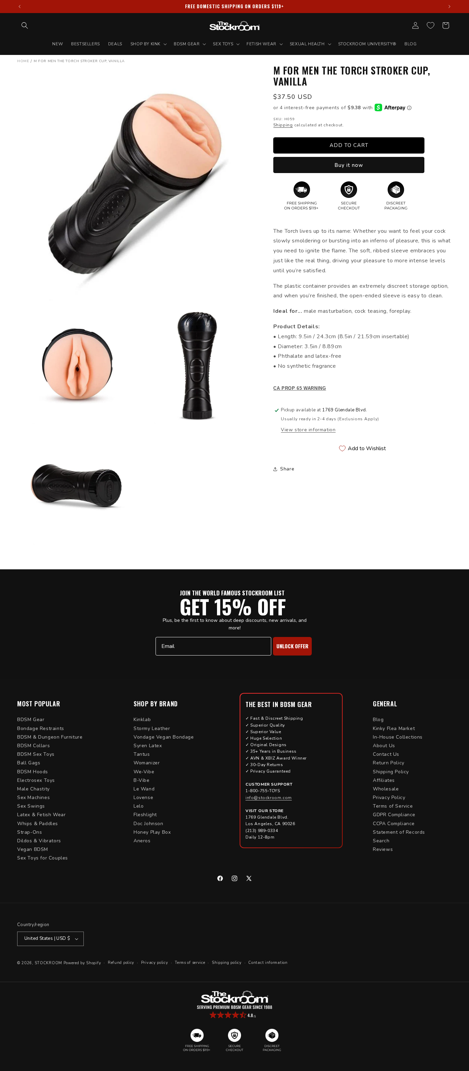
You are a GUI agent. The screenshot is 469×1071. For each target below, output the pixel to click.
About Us (384, 745)
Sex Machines (33, 797)
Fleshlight (145, 814)
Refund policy (121, 962)
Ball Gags (28, 763)
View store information (308, 429)
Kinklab (142, 719)
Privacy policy (154, 962)
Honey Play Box (152, 832)
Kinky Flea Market (394, 728)
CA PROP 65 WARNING (299, 388)
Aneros (142, 841)
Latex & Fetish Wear (41, 814)
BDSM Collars (33, 745)
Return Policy (388, 763)
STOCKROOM (48, 963)
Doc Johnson (148, 823)
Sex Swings (31, 806)
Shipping (283, 125)
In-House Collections (398, 737)
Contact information (267, 962)
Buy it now (348, 164)
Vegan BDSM (32, 849)
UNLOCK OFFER (292, 646)
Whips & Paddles (37, 823)
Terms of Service (393, 806)
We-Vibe (144, 771)
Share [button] (287, 469)
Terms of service (190, 962)
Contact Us (386, 754)
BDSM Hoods (32, 771)
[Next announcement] (449, 6)
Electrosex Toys (36, 780)
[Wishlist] (430, 25)
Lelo (139, 806)
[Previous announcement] (19, 6)
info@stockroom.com (268, 797)
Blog (378, 719)
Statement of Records (399, 832)
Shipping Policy (391, 771)
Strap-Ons (29, 832)
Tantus (142, 754)
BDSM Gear (30, 719)
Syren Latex (148, 745)
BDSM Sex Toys (36, 754)
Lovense (143, 797)
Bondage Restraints (40, 728)
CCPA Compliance (394, 823)
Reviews (383, 849)
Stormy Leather (152, 728)
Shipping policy (227, 962)
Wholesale (386, 789)
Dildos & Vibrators (39, 841)
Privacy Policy (389, 797)
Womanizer (147, 763)
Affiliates (384, 780)
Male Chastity (33, 789)
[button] (24, 25)
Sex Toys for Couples (42, 858)
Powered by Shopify (82, 963)
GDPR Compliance (394, 814)
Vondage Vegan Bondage (164, 737)
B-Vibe (142, 780)
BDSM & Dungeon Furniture (49, 737)
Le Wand (144, 789)
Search (381, 841)
